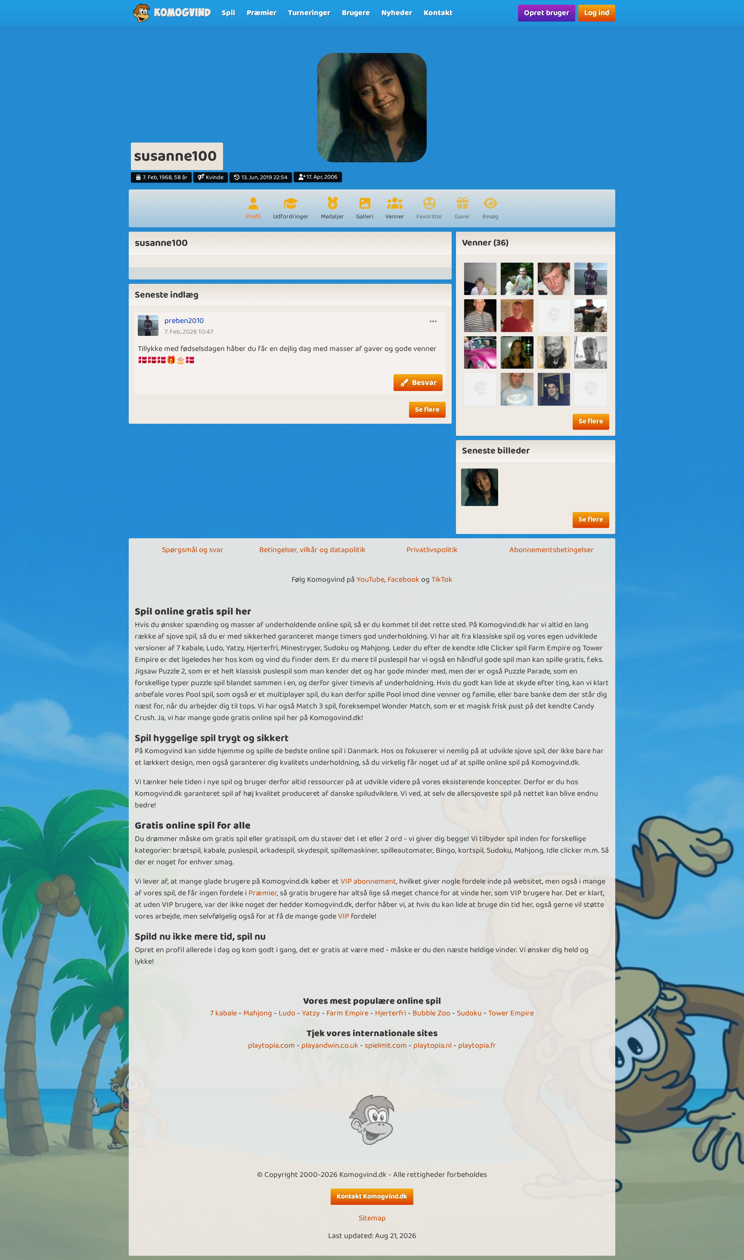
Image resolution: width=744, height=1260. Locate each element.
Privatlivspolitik (432, 550)
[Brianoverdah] (554, 352)
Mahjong (257, 1013)
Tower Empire (511, 1013)
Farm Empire (347, 1013)
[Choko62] (590, 389)
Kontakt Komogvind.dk (372, 1196)
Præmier (262, 893)
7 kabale (223, 1013)
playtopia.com (271, 1046)
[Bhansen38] (590, 352)
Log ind (596, 13)
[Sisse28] (517, 352)
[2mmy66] (590, 315)
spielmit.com (386, 1046)
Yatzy (311, 1013)
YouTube (370, 580)
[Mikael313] (480, 352)
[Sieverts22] (554, 279)
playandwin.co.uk (329, 1046)
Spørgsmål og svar (192, 550)
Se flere (427, 409)
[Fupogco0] (480, 389)
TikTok (442, 580)
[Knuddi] (554, 315)
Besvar (424, 383)
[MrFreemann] (480, 315)
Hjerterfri (390, 1013)
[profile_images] (480, 487)
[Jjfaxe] (517, 279)
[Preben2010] (590, 279)
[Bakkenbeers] (517, 389)
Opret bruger (546, 13)
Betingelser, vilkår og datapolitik (312, 550)
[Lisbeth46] (480, 279)
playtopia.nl (432, 1046)
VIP (343, 916)
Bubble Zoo (431, 1013)
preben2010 (184, 321)
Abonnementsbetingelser (551, 550)
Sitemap (372, 1218)
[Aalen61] (517, 315)
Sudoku (469, 1013)
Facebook (403, 580)
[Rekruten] (554, 389)
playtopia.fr (477, 1046)
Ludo (287, 1013)
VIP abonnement (368, 881)
